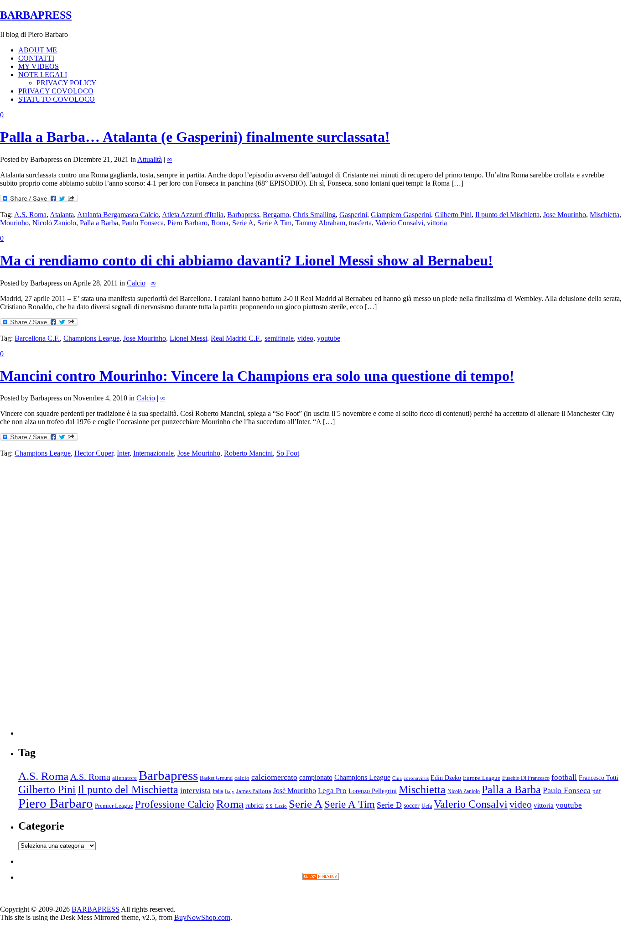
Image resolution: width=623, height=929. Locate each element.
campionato (315, 777)
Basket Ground (216, 778)
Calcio (136, 283)
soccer (412, 805)
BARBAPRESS (36, 15)
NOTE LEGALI (42, 74)
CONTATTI (36, 58)
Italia (218, 791)
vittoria (437, 223)
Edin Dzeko (446, 777)
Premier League (114, 806)
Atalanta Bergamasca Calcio (118, 214)
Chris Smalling (314, 214)
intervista (195, 790)
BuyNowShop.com (202, 917)
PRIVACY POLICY (66, 83)
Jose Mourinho (564, 214)
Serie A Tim (274, 223)
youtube (328, 338)
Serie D (389, 805)
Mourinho (14, 223)
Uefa (426, 806)
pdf (596, 791)
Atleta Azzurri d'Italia (192, 214)
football (564, 777)
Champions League (91, 338)
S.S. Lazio (276, 806)
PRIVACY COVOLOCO (55, 91)
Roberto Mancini (248, 453)
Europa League (481, 777)
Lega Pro (332, 790)
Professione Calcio (174, 804)
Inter (123, 453)
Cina (397, 778)
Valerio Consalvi (399, 223)
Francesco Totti (598, 777)
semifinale (279, 338)
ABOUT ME (37, 50)
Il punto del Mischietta (507, 214)
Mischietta (604, 214)
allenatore (124, 777)
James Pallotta (253, 791)
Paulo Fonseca (143, 223)
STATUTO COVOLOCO (56, 99)
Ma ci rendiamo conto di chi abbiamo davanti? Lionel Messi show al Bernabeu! (246, 260)
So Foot (287, 453)
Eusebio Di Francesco (526, 778)
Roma (219, 223)
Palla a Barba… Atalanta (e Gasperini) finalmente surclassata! (195, 137)
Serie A (243, 223)
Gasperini (353, 214)
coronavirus (416, 778)
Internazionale (153, 453)
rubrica (254, 805)
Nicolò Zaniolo (54, 223)
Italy (229, 791)
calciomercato (274, 777)
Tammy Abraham (320, 223)
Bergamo (276, 214)
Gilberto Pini (453, 214)
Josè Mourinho (294, 790)
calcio (241, 777)
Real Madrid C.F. (236, 338)
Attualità (149, 159)
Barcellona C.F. (37, 338)
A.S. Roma (30, 214)
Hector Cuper (93, 453)
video (305, 338)
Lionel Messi (188, 338)
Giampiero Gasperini (401, 214)
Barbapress (243, 214)
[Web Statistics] (320, 877)
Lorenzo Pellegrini (372, 791)
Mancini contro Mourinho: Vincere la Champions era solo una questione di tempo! (257, 376)
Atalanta (62, 214)
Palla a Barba (99, 223)
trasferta (360, 223)
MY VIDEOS (38, 66)
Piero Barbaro (187, 223)
